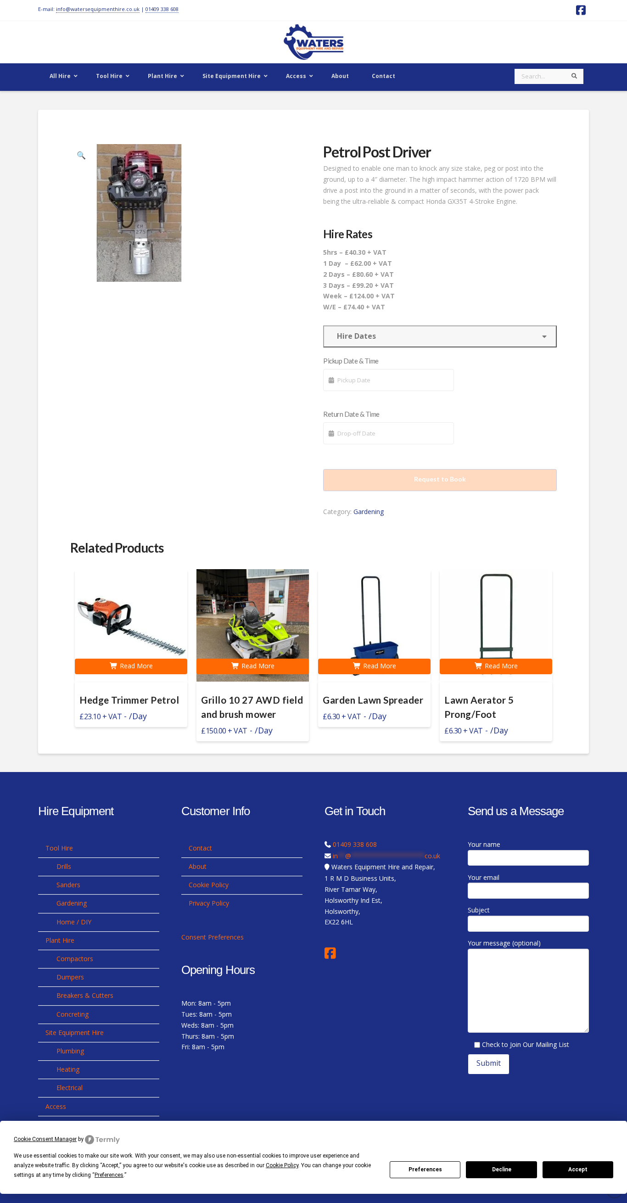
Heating (67, 1069)
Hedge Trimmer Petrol (129, 699)
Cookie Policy (209, 884)
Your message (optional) (504, 943)
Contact (200, 848)
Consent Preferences (212, 937)
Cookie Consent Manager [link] (45, 1139)
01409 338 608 (162, 9)
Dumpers (70, 977)
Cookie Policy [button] (282, 1165)
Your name (484, 844)
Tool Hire (59, 848)
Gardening (368, 511)
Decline (501, 1169)
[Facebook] (333, 953)
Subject (479, 910)
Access (55, 1106)
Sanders (68, 884)
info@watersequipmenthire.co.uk (98, 9)
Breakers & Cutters (84, 995)
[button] (81, 155)
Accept (578, 1169)
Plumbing (70, 1050)
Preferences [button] (109, 1175)
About (198, 866)
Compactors (74, 958)
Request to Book (440, 479)
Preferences (425, 1169)
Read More (135, 665)
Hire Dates (354, 336)
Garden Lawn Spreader (373, 699)
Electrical (69, 1087)
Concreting (72, 1014)
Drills (63, 866)
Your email (483, 877)
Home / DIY (73, 922)
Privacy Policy (209, 903)
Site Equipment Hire (74, 1032)
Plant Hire (59, 940)
